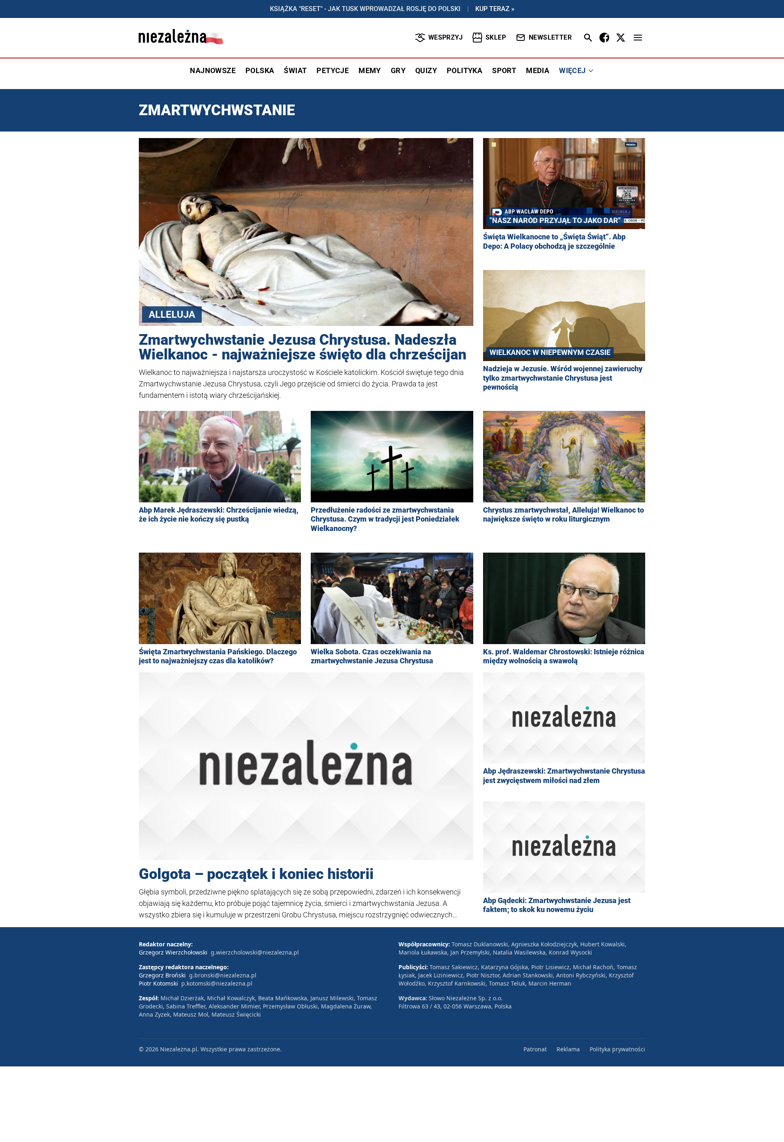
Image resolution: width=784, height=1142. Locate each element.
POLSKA (259, 70)
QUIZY (426, 70)
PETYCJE (332, 70)
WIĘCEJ (572, 70)
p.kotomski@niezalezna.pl (216, 983)
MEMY (370, 70)
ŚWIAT (295, 70)
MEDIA (537, 70)
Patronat (535, 1049)
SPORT (504, 70)
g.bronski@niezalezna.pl (222, 975)
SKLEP (496, 37)
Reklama (568, 1049)
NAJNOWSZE (213, 70)
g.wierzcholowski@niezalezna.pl (255, 952)
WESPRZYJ (445, 37)
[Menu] (637, 37)
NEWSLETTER (550, 37)
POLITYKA (464, 70)
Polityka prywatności (617, 1049)
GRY (398, 70)
